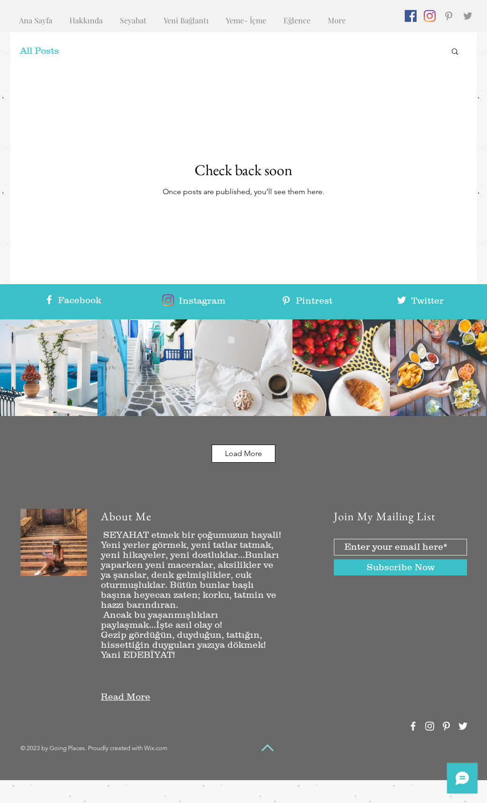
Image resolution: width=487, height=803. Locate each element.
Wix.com (155, 748)
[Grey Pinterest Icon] (449, 16)
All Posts (39, 51)
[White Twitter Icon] (402, 300)
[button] (454, 52)
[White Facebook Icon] (49, 300)
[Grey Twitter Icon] (468, 16)
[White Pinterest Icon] (286, 301)
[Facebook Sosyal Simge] (411, 16)
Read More (125, 697)
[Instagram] (430, 16)
